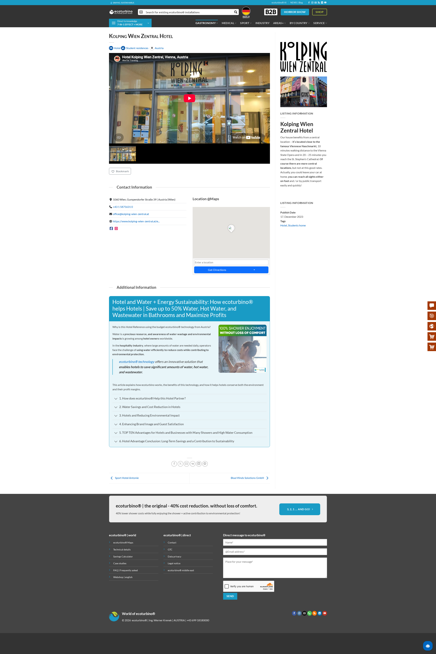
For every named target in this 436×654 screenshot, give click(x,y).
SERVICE (319, 23)
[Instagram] (116, 245)
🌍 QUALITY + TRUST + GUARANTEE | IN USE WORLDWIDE (137, 2)
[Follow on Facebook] (309, 3)
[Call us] (309, 630)
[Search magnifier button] (236, 12)
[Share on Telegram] (205, 480)
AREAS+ (278, 23)
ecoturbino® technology (136, 378)
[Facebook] (111, 245)
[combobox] (231, 279)
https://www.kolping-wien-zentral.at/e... (136, 238)
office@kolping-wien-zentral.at (131, 230)
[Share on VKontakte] (193, 480)
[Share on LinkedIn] (199, 480)
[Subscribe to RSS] (319, 3)
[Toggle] (115, 415)
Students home (297, 225)
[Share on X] (180, 480)
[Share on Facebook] (174, 480)
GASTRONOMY (206, 23)
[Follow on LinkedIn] (322, 3)
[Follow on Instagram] (312, 3)
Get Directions (217, 286)
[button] (130, 23)
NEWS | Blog (296, 2)
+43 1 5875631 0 (123, 223)
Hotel (283, 225)
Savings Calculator (123, 573)
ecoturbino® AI (279, 2)
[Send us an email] (316, 3)
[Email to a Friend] (186, 480)
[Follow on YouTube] (325, 3)
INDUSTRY (262, 23)
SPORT (244, 23)
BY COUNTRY (298, 23)
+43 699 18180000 (198, 636)
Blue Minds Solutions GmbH (247, 494)
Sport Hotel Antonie (126, 494)
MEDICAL (228, 23)
